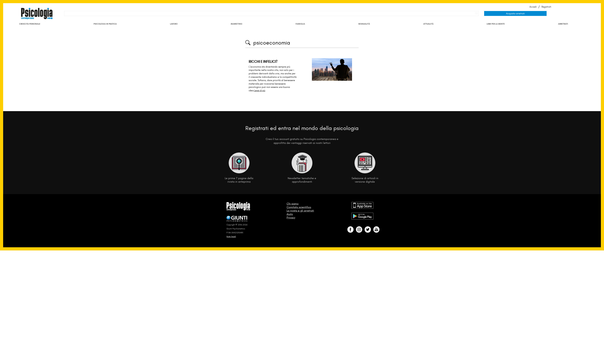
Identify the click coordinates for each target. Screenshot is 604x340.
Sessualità (364, 24)
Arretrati (563, 24)
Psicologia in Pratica (105, 24)
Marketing (236, 24)
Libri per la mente (496, 24)
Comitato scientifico (299, 207)
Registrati (546, 6)
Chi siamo (293, 203)
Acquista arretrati (515, 13)
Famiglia (300, 24)
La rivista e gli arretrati (300, 210)
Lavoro (174, 24)
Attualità (428, 24)
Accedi (533, 6)
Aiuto (290, 214)
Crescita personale (29, 24)
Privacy (291, 217)
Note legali (231, 236)
